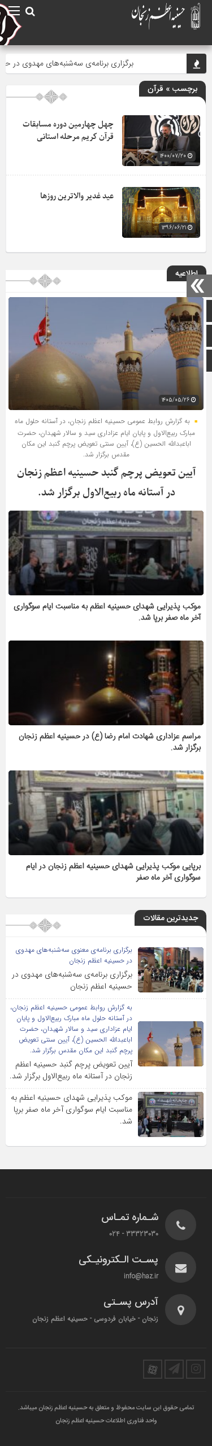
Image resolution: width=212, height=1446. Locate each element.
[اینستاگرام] (195, 1369)
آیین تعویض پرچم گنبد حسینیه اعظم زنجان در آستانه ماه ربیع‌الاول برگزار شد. (71, 1070)
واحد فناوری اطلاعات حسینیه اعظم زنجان (106, 1421)
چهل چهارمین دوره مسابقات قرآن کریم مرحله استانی (68, 131)
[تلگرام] (174, 1369)
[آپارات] (152, 1369)
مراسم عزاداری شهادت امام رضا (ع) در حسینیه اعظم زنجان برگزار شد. (110, 742)
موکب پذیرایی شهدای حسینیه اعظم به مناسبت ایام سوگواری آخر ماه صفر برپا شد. (107, 612)
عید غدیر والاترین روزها (77, 196)
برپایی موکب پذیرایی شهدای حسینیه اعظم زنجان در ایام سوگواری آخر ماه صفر (113, 872)
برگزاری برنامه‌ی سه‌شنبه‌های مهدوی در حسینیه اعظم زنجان (72, 980)
